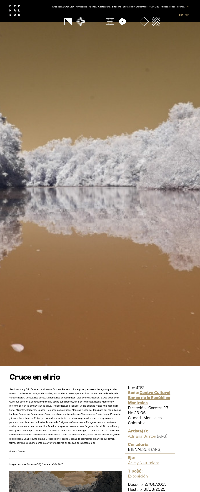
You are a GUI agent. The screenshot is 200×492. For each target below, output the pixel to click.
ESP (181, 15)
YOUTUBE (154, 6)
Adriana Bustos (142, 436)
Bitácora (116, 6)
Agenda (93, 6)
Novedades (81, 6)
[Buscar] (187, 6)
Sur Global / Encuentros (135, 6)
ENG (187, 15)
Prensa (181, 6)
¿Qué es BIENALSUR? (63, 6)
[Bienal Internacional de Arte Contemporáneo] (18, 11)
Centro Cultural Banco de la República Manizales (149, 397)
